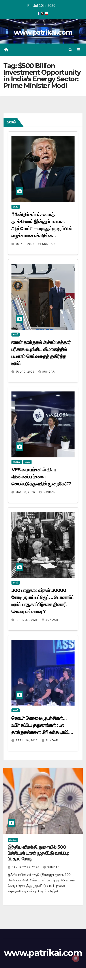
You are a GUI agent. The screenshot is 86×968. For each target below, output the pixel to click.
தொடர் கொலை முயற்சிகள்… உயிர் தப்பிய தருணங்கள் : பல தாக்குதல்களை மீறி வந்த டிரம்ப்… (42, 725)
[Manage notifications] (75, 958)
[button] (70, 50)
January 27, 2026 (26, 867)
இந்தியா (17, 462)
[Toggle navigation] (79, 49)
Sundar (48, 244)
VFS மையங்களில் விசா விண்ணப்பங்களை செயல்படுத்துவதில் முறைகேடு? (41, 477)
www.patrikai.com (43, 32)
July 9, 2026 (25, 244)
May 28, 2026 (26, 492)
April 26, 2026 (27, 740)
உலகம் (15, 207)
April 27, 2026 (27, 619)
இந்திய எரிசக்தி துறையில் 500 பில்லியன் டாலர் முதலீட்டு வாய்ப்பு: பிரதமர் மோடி (38, 853)
